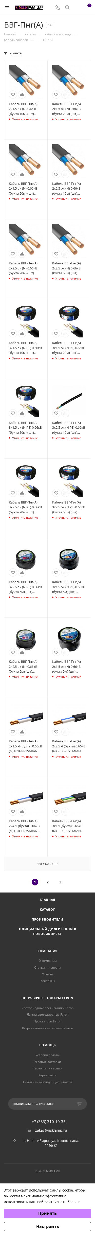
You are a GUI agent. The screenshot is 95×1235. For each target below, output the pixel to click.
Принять (47, 1213)
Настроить (47, 1226)
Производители (47, 919)
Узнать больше (67, 1201)
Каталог (47, 909)
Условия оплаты (47, 1055)
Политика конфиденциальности (47, 1082)
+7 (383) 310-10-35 (49, 1122)
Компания (47, 951)
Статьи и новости (47, 967)
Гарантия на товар (47, 1068)
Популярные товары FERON (47, 998)
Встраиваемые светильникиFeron (47, 1028)
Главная (47, 900)
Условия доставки (47, 1062)
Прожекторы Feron (47, 1021)
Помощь (47, 1045)
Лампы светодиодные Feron (47, 1014)
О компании (48, 960)
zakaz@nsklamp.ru (51, 1130)
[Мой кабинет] (76, 8)
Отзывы (47, 974)
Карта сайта (47, 1075)
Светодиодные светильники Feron (47, 1008)
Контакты (48, 981)
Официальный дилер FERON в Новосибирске (47, 931)
